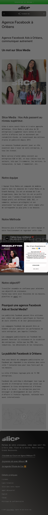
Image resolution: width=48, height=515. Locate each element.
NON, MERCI (36, 269)
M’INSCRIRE (36, 265)
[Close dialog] (46, 243)
